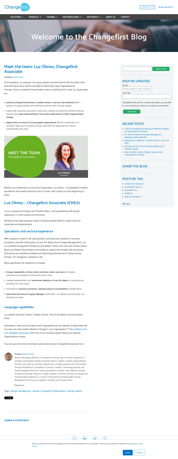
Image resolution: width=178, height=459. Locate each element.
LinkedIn (26, 385)
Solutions (15, 17)
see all (126, 204)
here (81, 343)
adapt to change (133, 196)
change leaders (74, 390)
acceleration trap (133, 186)
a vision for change (134, 183)
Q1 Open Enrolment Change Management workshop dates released (142, 135)
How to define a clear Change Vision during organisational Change (143, 153)
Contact (125, 17)
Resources (92, 17)
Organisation (59, 390)
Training (51, 17)
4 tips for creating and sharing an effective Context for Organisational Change (146, 130)
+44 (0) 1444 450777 (166, 7)
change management (20, 390)
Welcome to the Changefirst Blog (89, 37)
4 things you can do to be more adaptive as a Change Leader (144, 147)
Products (34, 17)
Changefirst (46, 390)
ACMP (128, 193)
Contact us (147, 7)
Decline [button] (140, 452)
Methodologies (71, 17)
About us (110, 17)
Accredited (130, 190)
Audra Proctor (18, 77)
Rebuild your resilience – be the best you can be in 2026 (146, 141)
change (35, 390)
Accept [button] (127, 452)
